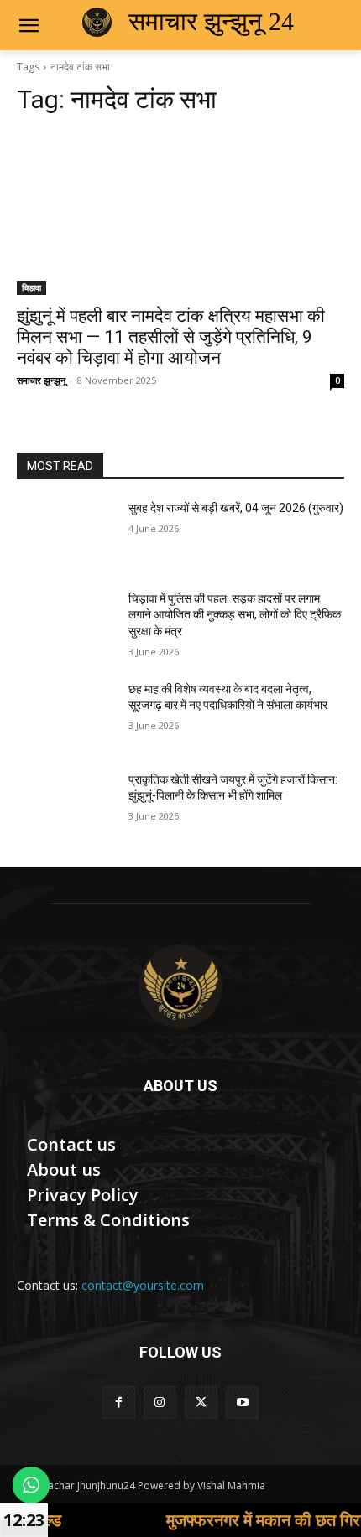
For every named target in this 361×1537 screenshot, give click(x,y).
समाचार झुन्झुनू (41, 380)
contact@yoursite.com (142, 1285)
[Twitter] (201, 1402)
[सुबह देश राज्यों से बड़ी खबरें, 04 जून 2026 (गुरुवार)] (66, 534)
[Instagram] (160, 1402)
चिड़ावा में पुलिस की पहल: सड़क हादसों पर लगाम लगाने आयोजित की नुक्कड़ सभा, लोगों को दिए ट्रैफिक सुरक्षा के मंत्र (234, 615)
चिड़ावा (31, 287)
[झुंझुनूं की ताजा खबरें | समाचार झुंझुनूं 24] (180, 986)
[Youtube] (242, 1402)
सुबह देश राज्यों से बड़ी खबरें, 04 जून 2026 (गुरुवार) (235, 508)
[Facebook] (118, 1402)
